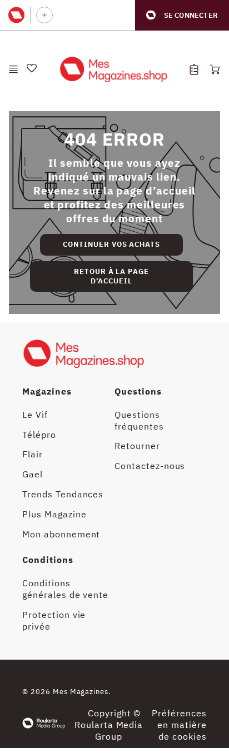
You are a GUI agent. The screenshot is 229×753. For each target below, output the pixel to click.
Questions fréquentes (139, 420)
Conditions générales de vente (65, 588)
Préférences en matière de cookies (179, 724)
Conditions (47, 559)
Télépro (39, 434)
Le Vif (35, 414)
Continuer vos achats (111, 244)
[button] (182, 15)
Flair (32, 454)
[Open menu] (13, 69)
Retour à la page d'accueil (111, 276)
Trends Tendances (62, 494)
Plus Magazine (54, 514)
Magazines (47, 391)
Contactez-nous (149, 465)
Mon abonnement (61, 534)
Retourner (137, 445)
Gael (32, 474)
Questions (138, 391)
